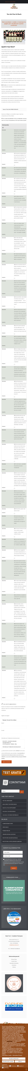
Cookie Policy (14, 961)
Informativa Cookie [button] (7, 1055)
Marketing (5, 1067)
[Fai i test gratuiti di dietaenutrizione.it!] (14, 772)
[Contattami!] (14, 782)
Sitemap (14, 967)
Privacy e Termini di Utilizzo (10, 864)
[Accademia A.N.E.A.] (14, 983)
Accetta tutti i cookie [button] (8, 1061)
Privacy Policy (14, 959)
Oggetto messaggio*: (5, 715)
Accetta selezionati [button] (13, 1058)
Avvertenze (14, 965)
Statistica (21, 1066)
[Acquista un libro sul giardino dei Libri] (14, 918)
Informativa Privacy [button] (17, 1055)
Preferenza (13, 1066)
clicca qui (9, 1041)
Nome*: (2, 723)
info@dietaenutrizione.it (14, 945)
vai (21, 792)
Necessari (6, 1066)
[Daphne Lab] (14, 1006)
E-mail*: (3, 730)
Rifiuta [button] (20, 1061)
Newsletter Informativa (14, 963)
